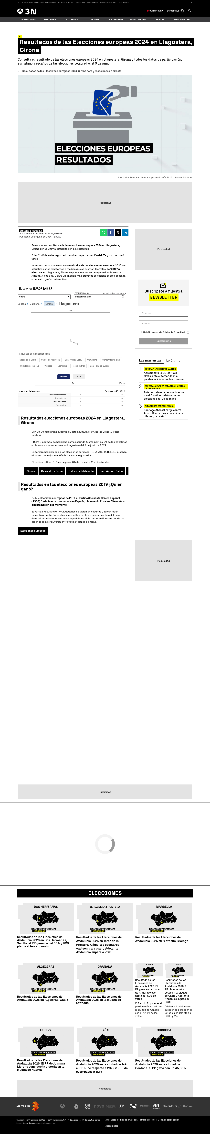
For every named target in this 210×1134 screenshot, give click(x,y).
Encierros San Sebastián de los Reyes (39, 2)
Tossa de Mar (78, 366)
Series (160, 19)
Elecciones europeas (32, 530)
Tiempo (94, 19)
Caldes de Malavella (50, 360)
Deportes (50, 19)
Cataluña (35, 303)
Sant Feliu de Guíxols (99, 366)
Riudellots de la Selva (29, 366)
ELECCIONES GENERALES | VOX (159, 406)
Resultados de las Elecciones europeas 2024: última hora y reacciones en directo (71, 71)
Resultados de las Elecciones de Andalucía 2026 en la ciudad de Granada (99, 999)
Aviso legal (110, 1120)
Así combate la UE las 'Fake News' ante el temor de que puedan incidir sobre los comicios (164, 376)
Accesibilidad (111, 1126)
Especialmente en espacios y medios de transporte (165, 386)
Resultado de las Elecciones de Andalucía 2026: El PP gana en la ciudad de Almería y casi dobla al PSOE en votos (147, 989)
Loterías (72, 19)
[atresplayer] (175, 11)
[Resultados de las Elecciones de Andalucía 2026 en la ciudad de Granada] (105, 978)
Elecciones (105, 893)
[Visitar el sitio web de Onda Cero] (133, 1106)
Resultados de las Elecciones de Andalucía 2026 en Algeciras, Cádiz (42, 998)
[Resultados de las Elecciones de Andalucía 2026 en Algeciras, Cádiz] (46, 978)
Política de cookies (148, 1120)
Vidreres (48, 366)
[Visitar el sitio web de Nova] (99, 1106)
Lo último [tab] (173, 360)
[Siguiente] (191, 2)
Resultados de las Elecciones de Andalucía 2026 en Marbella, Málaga (161, 939)
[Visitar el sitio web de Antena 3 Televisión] (65, 1106)
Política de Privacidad (174, 332)
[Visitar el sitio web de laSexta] (76, 1106)
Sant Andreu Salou (73, 360)
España (22, 303)
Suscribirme (164, 340)
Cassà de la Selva (28, 360)
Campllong (92, 360)
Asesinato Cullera (108, 2)
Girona (49, 303)
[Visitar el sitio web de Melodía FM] (156, 1106)
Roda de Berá (92, 2)
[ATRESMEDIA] (27, 1106)
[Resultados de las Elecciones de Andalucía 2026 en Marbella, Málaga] (164, 918)
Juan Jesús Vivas (65, 2)
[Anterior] (18, 2)
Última (156, 11)
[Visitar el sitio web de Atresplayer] (172, 1106)
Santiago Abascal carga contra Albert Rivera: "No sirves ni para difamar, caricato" (163, 413)
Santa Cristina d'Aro (111, 360)
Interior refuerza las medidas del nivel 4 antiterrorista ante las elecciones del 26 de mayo (164, 395)
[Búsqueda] (189, 11)
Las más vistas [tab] (150, 360)
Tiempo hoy (79, 2)
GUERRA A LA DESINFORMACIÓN (160, 369)
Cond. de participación (168, 1120)
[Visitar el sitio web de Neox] (88, 1106)
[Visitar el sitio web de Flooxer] (188, 1106)
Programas (116, 19)
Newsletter (182, 19)
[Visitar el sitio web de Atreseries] (122, 1106)
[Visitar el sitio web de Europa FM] (145, 1106)
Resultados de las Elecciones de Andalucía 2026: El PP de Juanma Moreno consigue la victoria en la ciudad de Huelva (41, 1065)
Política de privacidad (127, 1120)
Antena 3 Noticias (42, 275)
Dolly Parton (123, 2)
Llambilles (62, 366)
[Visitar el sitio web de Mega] (111, 1106)
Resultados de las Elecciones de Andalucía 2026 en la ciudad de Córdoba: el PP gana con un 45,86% (160, 1064)
